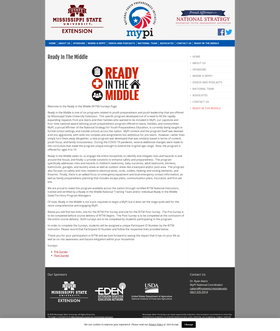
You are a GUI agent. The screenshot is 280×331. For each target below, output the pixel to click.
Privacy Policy (156, 324)
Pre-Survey (61, 252)
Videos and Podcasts (121, 43)
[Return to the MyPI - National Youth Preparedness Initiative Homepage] (140, 38)
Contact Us (183, 43)
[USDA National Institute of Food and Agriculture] (152, 301)
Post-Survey (61, 255)
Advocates (167, 43)
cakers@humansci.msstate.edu (208, 288)
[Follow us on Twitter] (228, 35)
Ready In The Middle (206, 43)
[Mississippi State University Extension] (77, 35)
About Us (64, 43)
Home (52, 43)
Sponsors (79, 43)
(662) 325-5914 (199, 292)
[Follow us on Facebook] (221, 35)
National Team (147, 43)
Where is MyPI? (97, 43)
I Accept (188, 324)
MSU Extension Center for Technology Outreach (92, 317)
